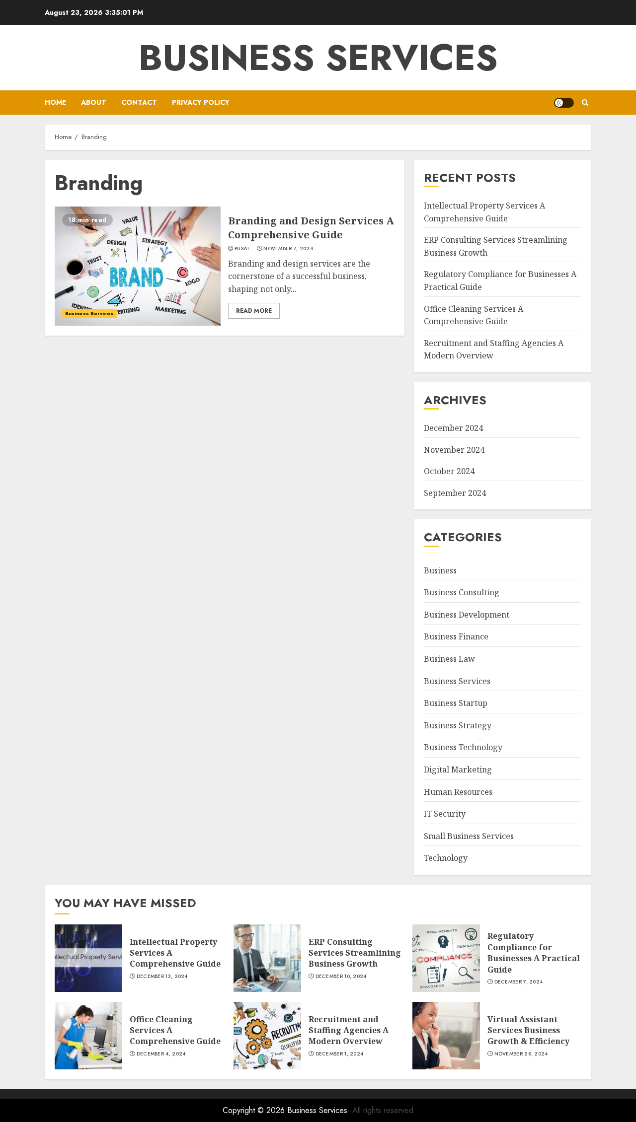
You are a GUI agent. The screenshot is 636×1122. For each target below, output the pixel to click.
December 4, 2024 (161, 1054)
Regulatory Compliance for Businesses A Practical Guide (533, 952)
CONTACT (139, 102)
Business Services (318, 57)
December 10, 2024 (341, 976)
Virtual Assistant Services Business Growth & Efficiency (528, 1030)
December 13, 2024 (162, 976)
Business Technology (463, 747)
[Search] (585, 102)
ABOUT (93, 102)
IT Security (445, 813)
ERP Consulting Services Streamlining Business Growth (355, 953)
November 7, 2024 (288, 248)
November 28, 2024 (521, 1054)
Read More (254, 310)
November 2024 (454, 449)
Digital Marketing (458, 769)
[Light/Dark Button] (564, 103)
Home (55, 102)
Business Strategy (457, 725)
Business (440, 570)
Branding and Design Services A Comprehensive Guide (311, 227)
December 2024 (453, 427)
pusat (242, 248)
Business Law (449, 658)
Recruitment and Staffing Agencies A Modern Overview (349, 1030)
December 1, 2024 (340, 1054)
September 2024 (455, 493)
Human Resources (458, 791)
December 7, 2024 (518, 982)
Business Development (466, 614)
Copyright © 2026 (255, 1110)
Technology (446, 857)
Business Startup (455, 703)
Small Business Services (469, 836)
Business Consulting (461, 592)
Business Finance (456, 636)
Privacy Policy (201, 102)
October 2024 (449, 471)
